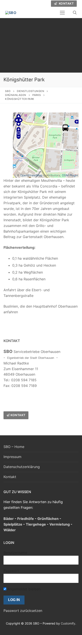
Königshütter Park (19, 98)
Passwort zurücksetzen (22, 610)
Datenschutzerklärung (21, 467)
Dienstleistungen (30, 91)
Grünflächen (48, 518)
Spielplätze (12, 524)
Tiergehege (36, 524)
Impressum (12, 457)
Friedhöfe (25, 518)
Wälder (9, 530)
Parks (36, 95)
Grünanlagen (15, 95)
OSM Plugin (70, 175)
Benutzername (15, 552)
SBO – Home (13, 446)
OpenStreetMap (31, 175)
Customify (68, 623)
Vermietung (59, 524)
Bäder (8, 518)
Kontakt (66, 3)
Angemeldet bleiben (23, 589)
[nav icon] (62, 12)
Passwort (11, 571)
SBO (8, 91)
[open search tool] (75, 13)
